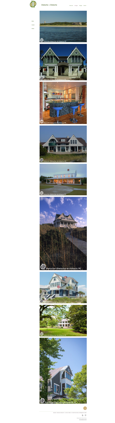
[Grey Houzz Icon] (82, 415)
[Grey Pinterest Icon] (85, 415)
